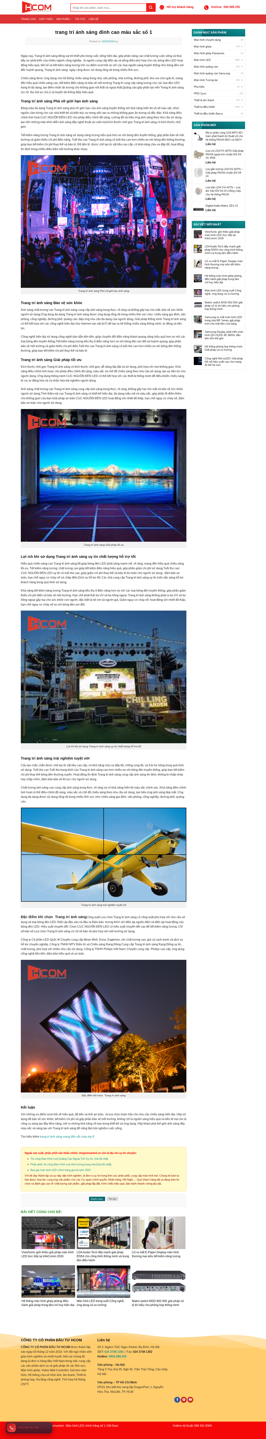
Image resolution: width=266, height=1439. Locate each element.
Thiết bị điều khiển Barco (208, 113)
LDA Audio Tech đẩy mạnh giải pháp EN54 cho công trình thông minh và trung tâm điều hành (224, 249)
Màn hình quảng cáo (206, 66)
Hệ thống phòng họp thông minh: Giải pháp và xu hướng (224, 348)
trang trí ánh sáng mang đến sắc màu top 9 (67, 1136)
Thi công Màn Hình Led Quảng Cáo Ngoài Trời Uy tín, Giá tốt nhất (69, 1158)
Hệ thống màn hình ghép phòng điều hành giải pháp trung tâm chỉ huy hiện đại (223, 279)
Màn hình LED (202, 59)
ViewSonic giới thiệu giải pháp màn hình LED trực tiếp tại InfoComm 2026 (222, 235)
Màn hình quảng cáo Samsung (212, 73)
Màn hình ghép (202, 46)
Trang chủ (28, 19)
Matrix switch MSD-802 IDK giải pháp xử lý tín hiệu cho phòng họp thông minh (223, 305)
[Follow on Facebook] (177, 1400)
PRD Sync (200, 93)
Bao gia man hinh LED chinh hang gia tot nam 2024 (60, 1169)
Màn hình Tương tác (206, 80)
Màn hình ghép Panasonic (209, 53)
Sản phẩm (62, 19)
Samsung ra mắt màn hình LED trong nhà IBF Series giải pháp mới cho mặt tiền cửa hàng (223, 320)
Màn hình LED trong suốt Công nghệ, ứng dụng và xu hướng (223, 292)
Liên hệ (93, 19)
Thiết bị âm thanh (204, 100)
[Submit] (150, 7)
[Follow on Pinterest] (184, 1400)
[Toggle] (241, 46)
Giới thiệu (46, 19)
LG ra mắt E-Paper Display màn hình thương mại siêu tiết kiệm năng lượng (224, 264)
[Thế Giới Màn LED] (43, 7)
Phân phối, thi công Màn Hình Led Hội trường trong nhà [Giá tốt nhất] (70, 1164)
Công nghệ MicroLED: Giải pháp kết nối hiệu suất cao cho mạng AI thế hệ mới (224, 361)
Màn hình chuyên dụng (207, 39)
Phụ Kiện (199, 86)
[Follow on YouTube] (190, 1400)
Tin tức (80, 19)
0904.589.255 (117, 1356)
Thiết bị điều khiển (204, 106)
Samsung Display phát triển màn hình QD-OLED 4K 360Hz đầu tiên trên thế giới (224, 335)
